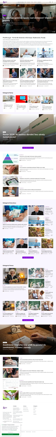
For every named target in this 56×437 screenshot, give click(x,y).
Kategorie (35, 406)
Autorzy (24, 406)
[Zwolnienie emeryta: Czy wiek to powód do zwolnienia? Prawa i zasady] (28, 340)
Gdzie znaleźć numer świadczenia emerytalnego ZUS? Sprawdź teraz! (17, 422)
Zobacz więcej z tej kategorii (27, 147)
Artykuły (14, 406)
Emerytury (5, 79)
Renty (39, 79)
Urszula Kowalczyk (5, 139)
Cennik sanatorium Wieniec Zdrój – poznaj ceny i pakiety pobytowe (18, 416)
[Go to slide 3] (54, 31)
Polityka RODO (23, 431)
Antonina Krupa (5, 25)
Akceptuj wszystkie (10, 434)
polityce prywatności (14, 430)
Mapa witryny (33, 431)
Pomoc (4, 15)
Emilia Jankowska (5, 349)
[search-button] (50, 2)
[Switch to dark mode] (52, 2)
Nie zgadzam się (10, 432)
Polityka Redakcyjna (28, 431)
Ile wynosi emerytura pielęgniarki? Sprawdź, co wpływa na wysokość (16, 409)
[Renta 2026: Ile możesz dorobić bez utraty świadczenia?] (28, 129)
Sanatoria (34, 414)
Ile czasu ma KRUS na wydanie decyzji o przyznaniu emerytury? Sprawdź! (17, 412)
